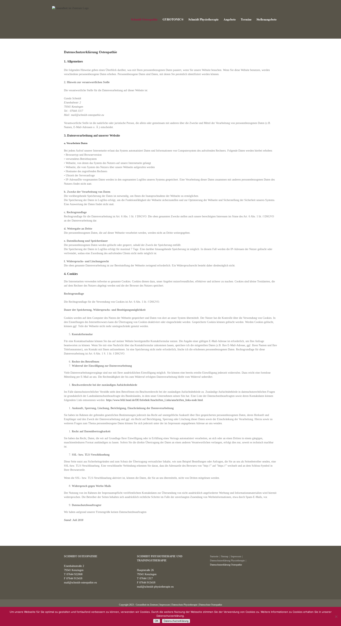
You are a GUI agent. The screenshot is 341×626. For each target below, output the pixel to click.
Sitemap (224, 556)
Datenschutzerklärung (176, 620)
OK (156, 620)
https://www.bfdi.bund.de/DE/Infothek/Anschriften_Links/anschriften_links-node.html (154, 400)
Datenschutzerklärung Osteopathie (226, 564)
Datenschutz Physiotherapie (184, 604)
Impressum (236, 556)
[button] (283, 19)
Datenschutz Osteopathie (210, 604)
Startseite (214, 556)
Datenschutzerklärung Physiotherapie (227, 560)
